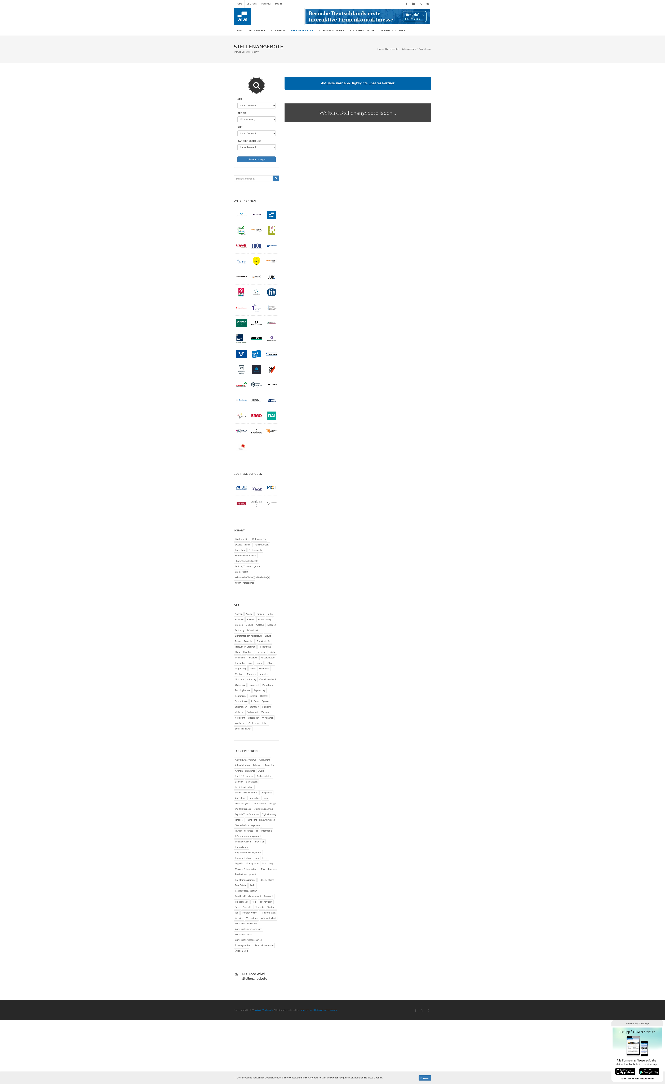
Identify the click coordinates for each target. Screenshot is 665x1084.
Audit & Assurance (244, 776)
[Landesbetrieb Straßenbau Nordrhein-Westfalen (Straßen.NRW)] (241, 385)
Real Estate (240, 885)
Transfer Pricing (249, 912)
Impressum (306, 1009)
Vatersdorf (252, 712)
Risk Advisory (265, 901)
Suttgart (266, 706)
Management (252, 863)
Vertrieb (239, 918)
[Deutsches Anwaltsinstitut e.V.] (271, 416)
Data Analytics (242, 803)
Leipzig (258, 663)
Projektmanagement (245, 879)
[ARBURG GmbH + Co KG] (256, 338)
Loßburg (269, 663)
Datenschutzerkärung (325, 1009)
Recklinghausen (242, 690)
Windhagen (267, 717)
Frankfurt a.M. (263, 641)
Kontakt (266, 3)
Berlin (270, 614)
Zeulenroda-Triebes (258, 723)
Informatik (266, 830)
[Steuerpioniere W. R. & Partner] (256, 292)
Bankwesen (252, 781)
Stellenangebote (409, 49)
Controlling (254, 798)
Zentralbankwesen (264, 945)
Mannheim (264, 668)
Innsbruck (253, 657)
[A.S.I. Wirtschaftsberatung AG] (241, 261)
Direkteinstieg (242, 539)
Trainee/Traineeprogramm (248, 566)
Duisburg (239, 630)
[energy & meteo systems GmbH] (256, 230)
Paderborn (267, 685)
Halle (237, 652)
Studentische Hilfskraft (246, 561)
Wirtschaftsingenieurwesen (248, 929)
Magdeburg (240, 668)
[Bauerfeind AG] (271, 246)
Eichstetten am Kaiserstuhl (248, 635)
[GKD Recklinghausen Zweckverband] (241, 431)
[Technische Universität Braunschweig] (241, 503)
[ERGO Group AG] (256, 416)
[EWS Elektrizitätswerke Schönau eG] (256, 354)
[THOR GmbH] (256, 246)
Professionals (255, 550)
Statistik (247, 907)
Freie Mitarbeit (261, 544)
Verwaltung (252, 918)
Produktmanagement (245, 874)
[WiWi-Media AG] (271, 215)
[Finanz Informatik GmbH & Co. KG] (241, 307)
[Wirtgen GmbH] (241, 369)
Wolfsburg (240, 723)
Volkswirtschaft (268, 918)
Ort (240, 127)
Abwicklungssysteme (245, 759)
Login (278, 3)
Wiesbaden (253, 717)
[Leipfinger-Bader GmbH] (271, 431)
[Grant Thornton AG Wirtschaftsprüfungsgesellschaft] (271, 338)
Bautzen (260, 614)
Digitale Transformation (247, 814)
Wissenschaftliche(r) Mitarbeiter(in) (252, 577)
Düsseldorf (252, 630)
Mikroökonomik (269, 869)
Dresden (271, 624)
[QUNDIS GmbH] (256, 276)
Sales (237, 907)
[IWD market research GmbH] (241, 338)
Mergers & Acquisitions (246, 869)
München (251, 674)
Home (239, 3)
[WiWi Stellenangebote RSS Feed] (236, 974)
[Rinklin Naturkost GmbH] (271, 230)
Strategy (271, 907)
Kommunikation (243, 858)
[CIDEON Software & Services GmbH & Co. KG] (241, 292)
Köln (250, 663)
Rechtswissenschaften (246, 890)
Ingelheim (240, 657)
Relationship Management (248, 896)
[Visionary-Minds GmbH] (271, 369)
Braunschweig (265, 619)
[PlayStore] (649, 1071)
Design (272, 803)
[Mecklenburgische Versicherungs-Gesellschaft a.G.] (256, 431)
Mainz (253, 668)
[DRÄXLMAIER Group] (256, 323)
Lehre (265, 858)
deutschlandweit (243, 728)
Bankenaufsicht (264, 776)
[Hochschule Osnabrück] (241, 215)
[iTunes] (625, 1071)
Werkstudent (241, 571)
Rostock (264, 695)
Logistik (239, 863)
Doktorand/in (259, 539)
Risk (254, 901)
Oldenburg (240, 685)
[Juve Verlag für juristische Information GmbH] (271, 276)
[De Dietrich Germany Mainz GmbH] (256, 215)
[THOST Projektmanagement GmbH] (256, 400)
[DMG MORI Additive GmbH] (241, 276)
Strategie (259, 907)
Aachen (238, 614)
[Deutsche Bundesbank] (271, 307)
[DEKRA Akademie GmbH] (241, 323)
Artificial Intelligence (245, 770)
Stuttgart (254, 706)
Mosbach (239, 674)
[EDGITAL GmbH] (271, 354)
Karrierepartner (249, 141)
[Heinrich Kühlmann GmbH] (271, 400)
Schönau (255, 701)
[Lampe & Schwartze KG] (256, 385)
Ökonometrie (241, 950)
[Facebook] (406, 4)
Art (239, 99)
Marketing (267, 863)
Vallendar (239, 712)
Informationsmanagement (248, 836)
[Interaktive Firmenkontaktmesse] (367, 16)
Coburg (249, 624)
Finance (239, 819)
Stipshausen (241, 706)
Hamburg (248, 652)
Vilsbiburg (240, 717)
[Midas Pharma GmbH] (271, 292)
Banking (239, 781)
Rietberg (253, 695)
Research (268, 896)
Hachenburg (265, 646)
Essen (238, 641)
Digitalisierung (269, 814)
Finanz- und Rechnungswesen (260, 819)
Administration (242, 765)
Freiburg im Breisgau (245, 646)
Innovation (259, 841)
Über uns (252, 3)
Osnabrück (254, 685)
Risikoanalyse (242, 901)
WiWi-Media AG (264, 1009)
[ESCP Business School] (256, 488)
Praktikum (240, 550)
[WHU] (241, 488)
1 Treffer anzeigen (256, 159)
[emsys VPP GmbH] (271, 261)
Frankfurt (248, 641)
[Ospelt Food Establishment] (241, 246)
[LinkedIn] (413, 4)
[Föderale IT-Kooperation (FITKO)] (241, 416)
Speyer (265, 701)
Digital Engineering (263, 808)
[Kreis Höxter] (241, 230)
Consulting (240, 798)
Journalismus (241, 847)
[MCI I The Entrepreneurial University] (271, 488)
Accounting (264, 759)
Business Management (246, 792)
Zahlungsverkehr (243, 945)
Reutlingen (240, 695)
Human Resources (244, 830)
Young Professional (244, 582)
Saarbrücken (241, 701)
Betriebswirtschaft (244, 787)
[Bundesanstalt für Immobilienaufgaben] (271, 323)
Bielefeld (239, 619)
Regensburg (259, 690)
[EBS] (256, 503)
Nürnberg (251, 679)
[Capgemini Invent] (256, 369)
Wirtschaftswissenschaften (248, 939)
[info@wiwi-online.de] (427, 4)
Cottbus (260, 624)
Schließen (424, 1078)
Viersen (265, 712)
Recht (252, 885)
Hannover (261, 652)
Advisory (257, 765)
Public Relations (266, 879)
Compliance (266, 792)
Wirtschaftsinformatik (246, 923)
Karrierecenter (392, 49)
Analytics (269, 765)
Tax (236, 912)
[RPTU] (271, 503)
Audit (261, 770)
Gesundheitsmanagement (248, 825)
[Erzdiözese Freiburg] (241, 447)
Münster (263, 674)
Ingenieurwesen (243, 841)
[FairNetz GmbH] (241, 400)
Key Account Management (248, 852)
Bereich (243, 113)
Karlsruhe (240, 663)
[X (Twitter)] (420, 4)
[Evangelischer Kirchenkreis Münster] (256, 307)
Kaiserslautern (268, 657)
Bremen (239, 624)
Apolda (249, 614)
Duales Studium (243, 544)
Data (265, 798)
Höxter (272, 652)
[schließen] (235, 1077)
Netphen (239, 679)
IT (257, 830)
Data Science (259, 803)
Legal (256, 858)
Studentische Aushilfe (245, 555)
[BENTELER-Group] (241, 354)
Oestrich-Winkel (267, 679)
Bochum (251, 619)
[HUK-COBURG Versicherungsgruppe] (256, 261)
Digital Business (243, 808)
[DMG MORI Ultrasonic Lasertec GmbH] (271, 385)
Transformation (268, 912)
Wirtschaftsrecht (243, 934)
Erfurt (268, 635)
